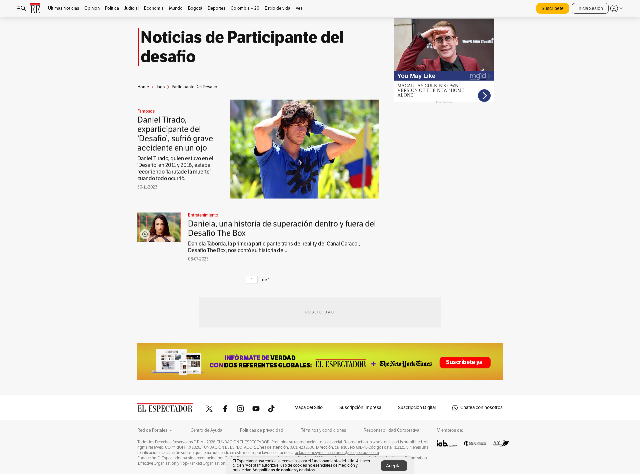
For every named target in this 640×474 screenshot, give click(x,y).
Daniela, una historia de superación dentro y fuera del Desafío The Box (282, 228)
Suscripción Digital (417, 407)
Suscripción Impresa (360, 407)
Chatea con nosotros (481, 407)
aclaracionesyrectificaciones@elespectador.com (337, 452)
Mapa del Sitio (308, 407)
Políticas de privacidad (261, 430)
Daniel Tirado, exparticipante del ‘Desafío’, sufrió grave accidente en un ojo (175, 134)
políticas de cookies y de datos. (287, 469)
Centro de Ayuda (206, 430)
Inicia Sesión (590, 8)
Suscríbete (553, 8)
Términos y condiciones (323, 430)
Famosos (146, 111)
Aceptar (394, 466)
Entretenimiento (203, 215)
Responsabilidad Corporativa (391, 430)
